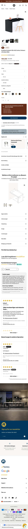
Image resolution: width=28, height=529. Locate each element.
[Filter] (2, 269)
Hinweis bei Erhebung (7, 527)
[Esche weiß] (9, 94)
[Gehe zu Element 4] (16, 41)
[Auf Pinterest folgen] (9, 498)
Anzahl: (2, 97)
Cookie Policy (12, 520)
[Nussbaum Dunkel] (19, 94)
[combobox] (14, 71)
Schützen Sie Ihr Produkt (9, 122)
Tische (6, 8)
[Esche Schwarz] (13, 94)
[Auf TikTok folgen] (16, 498)
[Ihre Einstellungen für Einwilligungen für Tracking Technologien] (25, 526)
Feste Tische (12, 8)
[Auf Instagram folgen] (6, 498)
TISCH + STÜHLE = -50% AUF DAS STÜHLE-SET (14, 1)
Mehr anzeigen (13, 332)
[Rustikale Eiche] (2, 94)
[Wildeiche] (16, 94)
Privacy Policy (6, 520)
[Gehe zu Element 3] (12, 41)
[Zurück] (1, 1)
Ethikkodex (24, 520)
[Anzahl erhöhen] (8, 100)
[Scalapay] (16, 63)
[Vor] (26, 1)
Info (3, 520)
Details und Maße (5, 165)
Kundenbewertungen (6, 169)
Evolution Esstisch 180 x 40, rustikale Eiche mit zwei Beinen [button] (10, 360)
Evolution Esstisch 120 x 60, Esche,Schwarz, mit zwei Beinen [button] (10, 324)
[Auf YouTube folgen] (13, 498)
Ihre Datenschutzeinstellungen (13, 525)
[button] (4, 55)
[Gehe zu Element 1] (3, 41)
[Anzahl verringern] (3, 100)
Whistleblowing (18, 520)
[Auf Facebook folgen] (2, 498)
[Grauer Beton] (6, 94)
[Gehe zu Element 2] (8, 41)
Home (2, 8)
